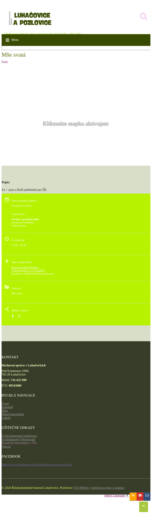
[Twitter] (19, 316)
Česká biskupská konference (19, 436)
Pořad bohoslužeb (13, 414)
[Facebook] (12, 316)
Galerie (6, 417)
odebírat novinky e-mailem (107, 487)
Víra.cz (6, 446)
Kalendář (7, 407)
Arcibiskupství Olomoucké (18, 439)
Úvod (5, 61)
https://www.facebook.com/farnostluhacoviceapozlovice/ (37, 464)
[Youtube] (140, 496)
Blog (5, 410)
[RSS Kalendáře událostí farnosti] (133, 496)
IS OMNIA (81, 487)
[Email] (146, 496)
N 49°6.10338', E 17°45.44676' (28, 270)
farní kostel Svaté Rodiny (25, 267)
